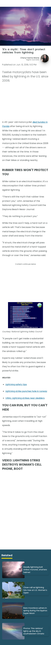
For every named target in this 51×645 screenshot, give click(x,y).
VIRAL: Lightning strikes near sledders (25, 398)
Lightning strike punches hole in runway (26, 391)
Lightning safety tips (16, 384)
